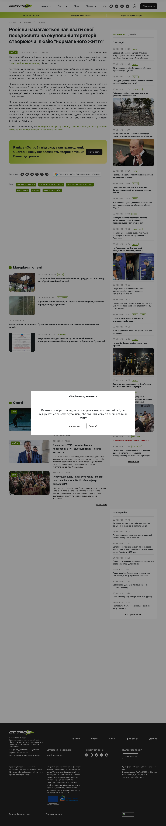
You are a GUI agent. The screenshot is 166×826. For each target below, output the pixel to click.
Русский (93, 426)
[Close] (128, 396)
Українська (74, 426)
